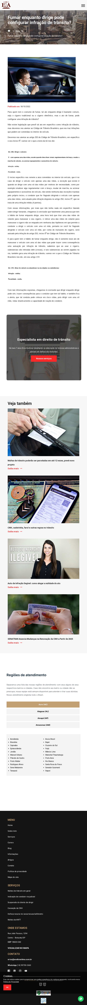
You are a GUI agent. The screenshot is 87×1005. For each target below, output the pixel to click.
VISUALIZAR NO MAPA (18, 948)
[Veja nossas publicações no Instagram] (20, 971)
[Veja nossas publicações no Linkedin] (14, 971)
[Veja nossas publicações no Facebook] (9, 971)
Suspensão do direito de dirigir (20, 902)
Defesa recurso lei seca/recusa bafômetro (25, 914)
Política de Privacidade (11, 982)
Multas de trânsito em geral (19, 891)
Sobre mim (12, 831)
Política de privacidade (17, 871)
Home (10, 825)
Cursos (11, 842)
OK (7, 987)
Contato (11, 866)
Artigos (11, 860)
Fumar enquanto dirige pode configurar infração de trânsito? (35, 36)
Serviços (11, 837)
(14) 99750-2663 (19, 965)
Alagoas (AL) (43, 711)
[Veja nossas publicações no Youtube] (26, 971)
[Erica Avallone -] (6, 8)
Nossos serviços (44, 358)
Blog (18, 31)
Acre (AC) (43, 704)
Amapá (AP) (43, 718)
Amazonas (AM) (43, 725)
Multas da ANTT (14, 920)
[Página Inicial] (9, 31)
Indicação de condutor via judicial (21, 897)
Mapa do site (13, 877)
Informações (13, 854)
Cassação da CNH (15, 908)
